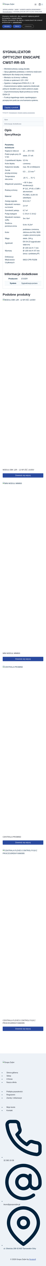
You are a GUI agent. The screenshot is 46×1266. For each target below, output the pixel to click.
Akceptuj (7, 26)
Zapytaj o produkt (11, 107)
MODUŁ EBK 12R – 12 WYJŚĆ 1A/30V (18, 470)
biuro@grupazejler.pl (12, 1204)
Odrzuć (17, 26)
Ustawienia (28, 26)
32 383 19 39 (9, 1160)
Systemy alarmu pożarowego (26, 112)
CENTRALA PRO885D (12, 837)
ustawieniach (17, 22)
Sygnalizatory (13, 112)
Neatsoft (32, 1259)
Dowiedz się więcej (23, 475)
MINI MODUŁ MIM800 (11, 653)
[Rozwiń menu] (35, 4)
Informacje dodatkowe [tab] (12, 124)
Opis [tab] (6, 119)
